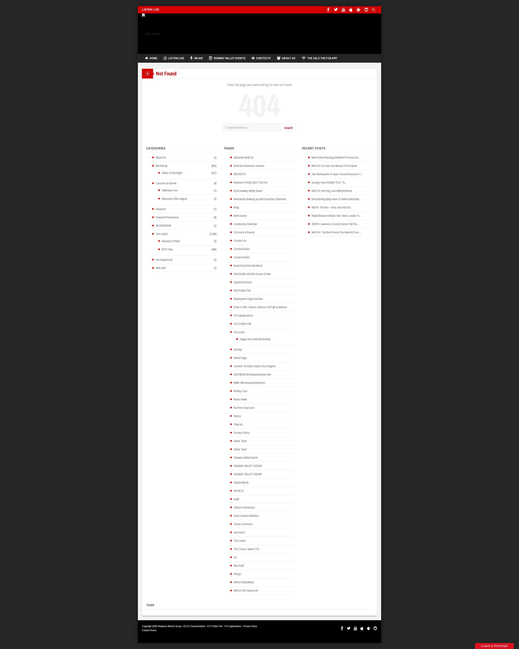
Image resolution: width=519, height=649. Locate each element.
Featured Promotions (167, 217)
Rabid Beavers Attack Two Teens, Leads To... (336, 216)
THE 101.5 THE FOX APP (322, 58)
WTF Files (167, 249)
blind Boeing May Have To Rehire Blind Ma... (336, 199)
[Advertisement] (303, 33)
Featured (161, 209)
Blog (236, 207)
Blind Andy (161, 166)
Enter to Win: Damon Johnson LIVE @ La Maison (260, 307)
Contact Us (240, 240)
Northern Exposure (244, 408)
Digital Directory (243, 282)
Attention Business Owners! (249, 166)
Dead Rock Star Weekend (248, 265)
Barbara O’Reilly (171, 241)
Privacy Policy (242, 432)
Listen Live (176, 58)
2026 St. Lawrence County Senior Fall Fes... (335, 224)
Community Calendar (245, 224)
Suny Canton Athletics (246, 516)
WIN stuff (160, 268)
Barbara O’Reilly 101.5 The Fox (250, 182)
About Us (288, 58)
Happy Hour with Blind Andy (255, 339)
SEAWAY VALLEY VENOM (248, 466)
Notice (237, 416)
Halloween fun (170, 190)
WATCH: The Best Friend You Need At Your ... (336, 232)
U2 (235, 557)
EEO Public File (242, 290)
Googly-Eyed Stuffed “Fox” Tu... (329, 182)
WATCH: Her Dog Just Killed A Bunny (332, 191)
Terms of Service (243, 524)
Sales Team (240, 441)
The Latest (162, 234)
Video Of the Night (172, 173)
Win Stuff (239, 565)
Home (153, 58)
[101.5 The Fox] (151, 33)
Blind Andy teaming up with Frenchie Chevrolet (260, 199)
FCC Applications (243, 315)
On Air (198, 58)
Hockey (238, 349)
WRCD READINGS (244, 582)
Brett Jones (240, 216)
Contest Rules (242, 249)
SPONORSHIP (163, 225)
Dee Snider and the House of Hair (252, 274)
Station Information (244, 507)
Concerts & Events (166, 183)
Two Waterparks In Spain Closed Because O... (337, 174)
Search (288, 127)
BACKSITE (240, 174)
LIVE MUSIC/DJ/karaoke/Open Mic (252, 374)
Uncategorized (164, 260)
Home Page (240, 358)
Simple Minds (241, 482)
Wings (237, 574)
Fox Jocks (239, 332)
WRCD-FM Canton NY (246, 590)
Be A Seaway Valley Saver (248, 191)
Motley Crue (240, 391)
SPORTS (239, 491)
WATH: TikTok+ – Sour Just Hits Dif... (332, 207)
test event (239, 532)
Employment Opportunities (248, 299)
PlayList (238, 424)
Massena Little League (174, 199)
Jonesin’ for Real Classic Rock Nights (255, 366)
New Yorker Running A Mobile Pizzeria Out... (336, 157)
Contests (263, 58)
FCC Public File (242, 324)
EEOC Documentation (194, 626)
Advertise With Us (243, 157)
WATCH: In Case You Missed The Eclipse (334, 166)
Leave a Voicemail (494, 646)
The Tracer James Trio (246, 549)
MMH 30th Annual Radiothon (249, 383)
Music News (240, 399)
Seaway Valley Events (230, 58)
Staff (236, 499)
